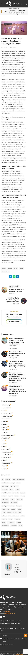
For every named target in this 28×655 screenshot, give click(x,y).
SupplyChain (5, 525)
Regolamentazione (13, 516)
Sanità (10, 519)
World (4, 468)
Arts (4, 410)
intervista (19, 506)
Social (3, 522)
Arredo (4, 268)
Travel (5, 466)
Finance (5, 427)
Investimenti (5, 509)
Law (4, 444)
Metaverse (6, 449)
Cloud (18, 483)
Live (4, 446)
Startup (19, 522)
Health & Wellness (8, 435)
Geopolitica (19, 499)
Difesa (17, 489)
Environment (6, 419)
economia (15, 492)
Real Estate (6, 457)
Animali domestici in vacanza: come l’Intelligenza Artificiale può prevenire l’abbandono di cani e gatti (17, 389)
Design (10, 268)
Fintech (5, 430)
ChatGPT (12, 483)
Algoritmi (7, 479)
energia (23, 492)
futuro (15, 268)
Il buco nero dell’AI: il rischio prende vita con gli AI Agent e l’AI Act (17, 353)
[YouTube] (4, 616)
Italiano (13, 509)
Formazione (5, 499)
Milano (21, 268)
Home (10, 8)
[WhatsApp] (14, 276)
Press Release (7, 452)
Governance (5, 502)
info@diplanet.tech (9, 613)
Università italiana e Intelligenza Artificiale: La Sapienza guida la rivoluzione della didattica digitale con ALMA (17, 376)
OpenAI (15, 512)
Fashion (5, 424)
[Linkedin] (17, 276)
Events (5, 421)
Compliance (5, 486)
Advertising (6, 405)
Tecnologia (14, 525)
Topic (15, 8)
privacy (4, 516)
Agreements (6, 408)
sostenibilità (5, 271)
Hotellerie (6, 438)
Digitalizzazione (6, 492)
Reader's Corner (7, 455)
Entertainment (13, 10)
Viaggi (20, 525)
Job (4, 441)
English (4, 496)
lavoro (19, 509)
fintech (23, 496)
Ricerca (22, 516)
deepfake (4, 489)
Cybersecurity (7, 413)
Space (4, 460)
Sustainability (7, 463)
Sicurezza (17, 519)
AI (2, 479)
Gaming (5, 433)
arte (14, 479)
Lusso (3, 512)
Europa (10, 496)
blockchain (5, 483)
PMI (20, 512)
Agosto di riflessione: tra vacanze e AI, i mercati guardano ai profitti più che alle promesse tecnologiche (16, 342)
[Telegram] (10, 276)
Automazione (20, 479)
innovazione (14, 502)
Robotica (4, 519)
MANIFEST (7, 611)
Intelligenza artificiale (8, 506)
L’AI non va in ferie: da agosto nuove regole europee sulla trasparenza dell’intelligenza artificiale (17, 364)
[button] (26, 3)
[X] (7, 616)
